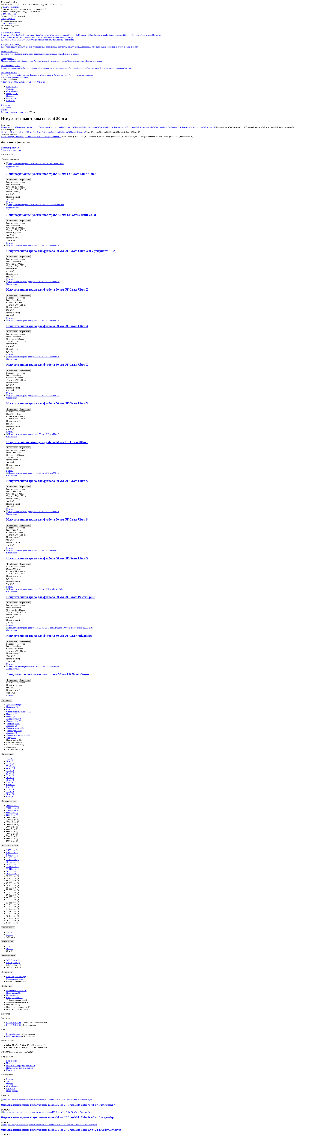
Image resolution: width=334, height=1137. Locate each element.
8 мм (9, 796)
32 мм (10, 789)
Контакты (10, 101)
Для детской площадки (193, 127)
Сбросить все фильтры (11, 150)
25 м (9, 946)
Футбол (33, 127)
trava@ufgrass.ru (13, 1034)
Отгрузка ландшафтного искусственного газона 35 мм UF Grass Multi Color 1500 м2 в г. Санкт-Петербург (61, 1129)
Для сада (132, 127)
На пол (79, 127)
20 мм (74, 132)
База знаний (11, 98)
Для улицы (120, 127)
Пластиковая (13, 993)
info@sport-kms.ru (14, 1036)
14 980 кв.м (12, 864)
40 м (10, 949)
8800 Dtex (56, 137)
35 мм (23, 132)
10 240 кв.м (12, 874)
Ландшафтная (91, 127)
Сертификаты (12, 91)
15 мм (82, 132)
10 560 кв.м (12, 871)
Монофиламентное (16, 979)
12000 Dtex (32, 137)
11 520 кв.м (12, 867)
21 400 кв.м (12, 857)
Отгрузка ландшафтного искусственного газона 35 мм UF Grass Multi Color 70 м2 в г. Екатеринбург (58, 1104)
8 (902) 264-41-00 (13, 1025)
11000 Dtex (20, 137)
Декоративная (8, 127)
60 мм (31, 132)
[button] (167, 2)
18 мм (10, 794)
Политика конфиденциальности (20, 1065)
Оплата (9, 1084)
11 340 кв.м (12, 869)
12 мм (49, 132)
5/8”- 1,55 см (13, 962)
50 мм (5, 132)
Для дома (175, 127)
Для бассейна (106, 127)
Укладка (10, 89)
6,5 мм (10, 785)
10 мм (14, 132)
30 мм (57, 132)
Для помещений (146, 127)
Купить (9, 202)
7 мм (9, 782)
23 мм (10, 792)
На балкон (22, 127)
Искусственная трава (19, 112)
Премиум (11, 995)
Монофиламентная (16, 990)
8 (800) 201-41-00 (13, 1023)
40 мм (40, 132)
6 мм (9, 787)
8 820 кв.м (12, 852)
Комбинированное (16, 976)
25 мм (66, 132)
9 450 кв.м (12, 850)
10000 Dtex (7, 137)
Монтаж (10, 1079)
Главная (4, 112)
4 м (9, 935)
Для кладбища (162, 127)
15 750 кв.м (12, 862)
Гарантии (10, 1088)
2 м (9, 932)
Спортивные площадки (51, 127)
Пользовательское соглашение (19, 1068)
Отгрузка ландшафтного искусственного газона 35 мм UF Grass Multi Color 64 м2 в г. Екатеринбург (58, 1117)
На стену (69, 127)
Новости (10, 96)
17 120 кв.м (12, 859)
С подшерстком (14, 997)
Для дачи (210, 127)
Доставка (10, 1081)
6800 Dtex (44, 137)
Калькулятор (11, 86)
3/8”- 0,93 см (13, 960)
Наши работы (12, 93)
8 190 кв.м (12, 855)
